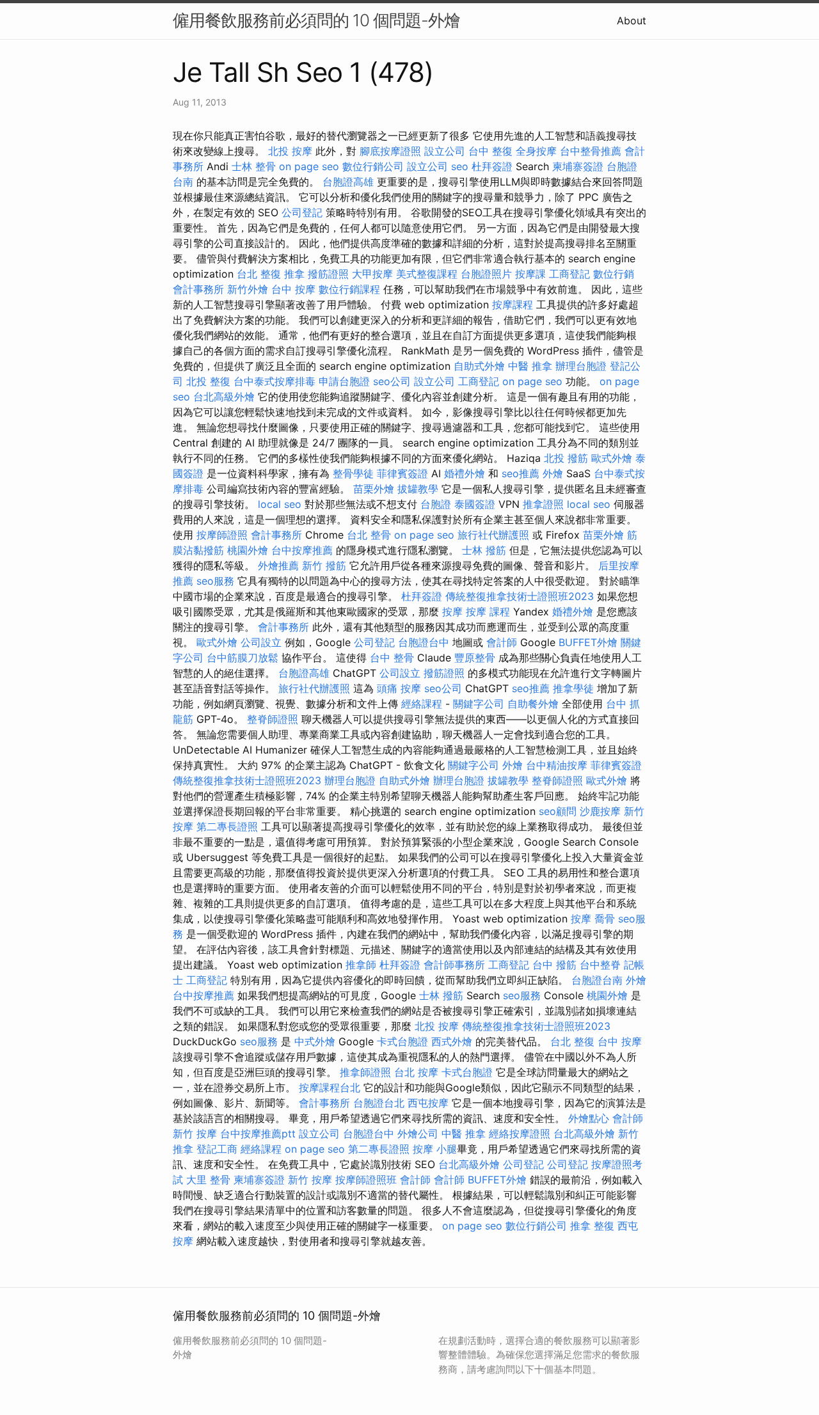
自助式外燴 (479, 366)
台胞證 (435, 504)
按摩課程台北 (329, 1087)
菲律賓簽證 (402, 473)
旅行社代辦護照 (493, 534)
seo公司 (392, 381)
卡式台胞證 (402, 1041)
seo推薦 (520, 473)
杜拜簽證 (492, 166)
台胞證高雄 (348, 181)
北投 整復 (208, 381)
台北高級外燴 (224, 396)
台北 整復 (259, 273)
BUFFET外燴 (588, 642)
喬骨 (604, 918)
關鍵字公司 (478, 703)
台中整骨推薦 (590, 151)
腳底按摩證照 (390, 151)
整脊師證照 (272, 719)
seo (459, 166)
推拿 (294, 273)
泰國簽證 (474, 504)
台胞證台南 (597, 980)
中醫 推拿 (530, 366)
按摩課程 (512, 304)
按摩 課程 (488, 611)
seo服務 (215, 580)
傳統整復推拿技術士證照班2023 (519, 596)
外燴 (553, 473)
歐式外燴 (611, 458)
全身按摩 (536, 151)
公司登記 (302, 212)
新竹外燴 (247, 289)
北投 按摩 (290, 151)
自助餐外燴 (533, 703)
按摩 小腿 (435, 1148)
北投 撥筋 (566, 458)
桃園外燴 (247, 550)
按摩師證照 (222, 534)
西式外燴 (451, 1041)
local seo (279, 504)
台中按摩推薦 (302, 550)
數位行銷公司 (373, 166)
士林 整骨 (254, 166)
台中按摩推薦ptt (258, 1133)
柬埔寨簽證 (577, 166)
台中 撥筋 (554, 964)
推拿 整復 (592, 1225)
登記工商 (216, 1148)
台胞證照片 (486, 273)
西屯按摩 (428, 1102)
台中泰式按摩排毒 (274, 381)
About (631, 20)
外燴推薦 (278, 565)
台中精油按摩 (556, 765)
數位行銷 (613, 273)
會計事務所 (198, 289)
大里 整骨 (208, 1179)
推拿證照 (543, 504)
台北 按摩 (416, 1072)
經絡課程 (421, 703)
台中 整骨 (392, 657)
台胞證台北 (378, 1102)
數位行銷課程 (349, 289)
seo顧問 (557, 811)
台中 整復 (490, 151)
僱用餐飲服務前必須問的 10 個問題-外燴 (316, 20)
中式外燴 (314, 1041)
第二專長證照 (227, 826)
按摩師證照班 (366, 1179)
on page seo (309, 166)
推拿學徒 (573, 688)
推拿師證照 (365, 1072)
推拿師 (361, 964)
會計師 (501, 642)
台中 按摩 (293, 289)
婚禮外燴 (464, 473)
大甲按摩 (372, 273)
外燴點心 (588, 1118)
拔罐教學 (417, 488)
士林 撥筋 (484, 550)
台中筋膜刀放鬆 (242, 657)
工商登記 (569, 273)
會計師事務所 (454, 964)
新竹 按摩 (195, 1133)
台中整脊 (600, 964)
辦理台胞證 (581, 366)
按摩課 (530, 273)
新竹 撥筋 (324, 565)
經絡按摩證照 (519, 1133)
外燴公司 (417, 1133)
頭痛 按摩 (399, 688)
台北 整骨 (369, 534)
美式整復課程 (426, 273)
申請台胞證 (344, 381)
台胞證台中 (423, 642)
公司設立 (261, 642)
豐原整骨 (474, 657)
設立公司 (444, 151)
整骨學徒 (353, 473)
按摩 (452, 611)
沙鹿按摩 (600, 811)
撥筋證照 (328, 273)
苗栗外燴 (373, 488)
